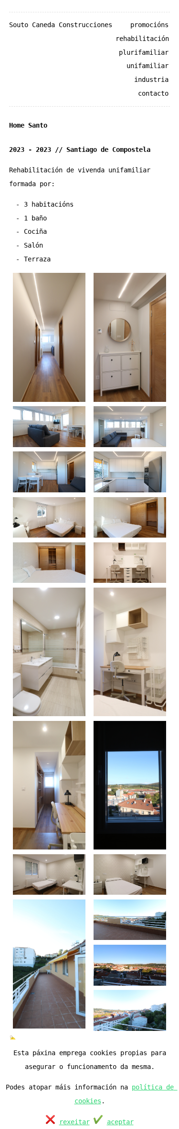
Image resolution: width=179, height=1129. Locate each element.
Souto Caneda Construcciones (60, 25)
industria (151, 79)
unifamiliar (147, 66)
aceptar (120, 1122)
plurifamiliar (143, 52)
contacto (153, 93)
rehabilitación (142, 38)
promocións (149, 25)
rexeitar (74, 1122)
